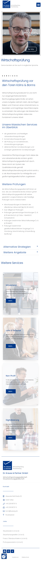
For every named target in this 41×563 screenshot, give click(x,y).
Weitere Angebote (14, 252)
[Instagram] (8, 551)
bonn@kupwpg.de (12, 511)
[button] (38, 5)
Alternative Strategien (17, 246)
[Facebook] (4, 551)
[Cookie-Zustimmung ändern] (4, 556)
